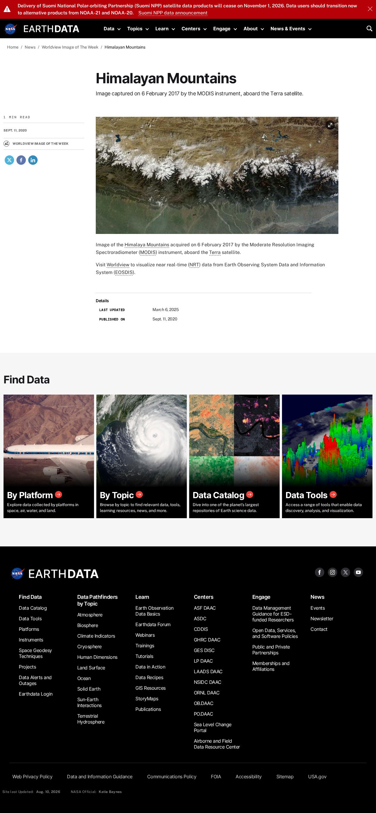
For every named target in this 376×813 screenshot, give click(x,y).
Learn (162, 28)
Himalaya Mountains (147, 244)
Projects (27, 667)
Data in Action (150, 667)
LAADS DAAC (208, 671)
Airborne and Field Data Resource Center (217, 744)
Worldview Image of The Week (70, 47)
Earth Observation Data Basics (154, 611)
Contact (319, 629)
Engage (222, 28)
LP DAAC (203, 661)
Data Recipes (149, 677)
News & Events (288, 28)
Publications (148, 709)
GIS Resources (150, 688)
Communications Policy (172, 776)
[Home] (51, 28)
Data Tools (30, 618)
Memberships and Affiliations (271, 666)
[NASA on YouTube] (358, 572)
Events (317, 608)
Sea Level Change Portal (212, 727)
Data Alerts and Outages (35, 680)
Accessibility (249, 776)
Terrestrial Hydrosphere (91, 719)
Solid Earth (88, 689)
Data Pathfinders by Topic (97, 600)
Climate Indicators (96, 636)
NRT (194, 264)
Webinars (145, 635)
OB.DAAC (204, 703)
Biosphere (87, 625)
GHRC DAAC (207, 640)
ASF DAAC (205, 608)
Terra (215, 252)
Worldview (118, 264)
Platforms (29, 629)
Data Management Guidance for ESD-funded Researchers (273, 614)
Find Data (30, 597)
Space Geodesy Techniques (35, 653)
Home (13, 47)
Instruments (31, 640)
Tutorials (144, 656)
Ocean (84, 678)
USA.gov (317, 776)
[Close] (370, 9)
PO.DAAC (203, 714)
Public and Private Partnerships (271, 650)
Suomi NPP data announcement (172, 13)
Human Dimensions (97, 657)
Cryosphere (89, 646)
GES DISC (204, 650)
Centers (191, 28)
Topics (134, 28)
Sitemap (285, 776)
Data (109, 28)
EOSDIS (124, 272)
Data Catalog (33, 608)
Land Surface (91, 668)
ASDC (200, 618)
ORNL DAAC (207, 693)
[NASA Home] (11, 29)
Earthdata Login (36, 694)
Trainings (144, 646)
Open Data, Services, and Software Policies (275, 633)
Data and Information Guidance (99, 776)
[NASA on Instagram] (332, 572)
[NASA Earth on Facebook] (319, 572)
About (251, 28)
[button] (217, 177)
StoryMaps (146, 698)
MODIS (148, 252)
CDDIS (201, 629)
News (30, 47)
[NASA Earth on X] (345, 572)
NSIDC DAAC (207, 682)
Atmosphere (90, 615)
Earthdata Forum (153, 624)
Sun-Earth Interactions (89, 702)
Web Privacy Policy (32, 776)
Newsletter (321, 618)
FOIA (216, 776)
